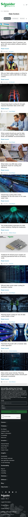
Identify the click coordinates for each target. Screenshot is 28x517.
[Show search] (23, 5)
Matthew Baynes (12, 232)
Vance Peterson (12, 381)
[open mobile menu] (26, 5)
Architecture (15, 18)
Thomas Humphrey (13, 351)
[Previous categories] (1, 18)
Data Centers (7, 18)
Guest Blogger (12, 111)
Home (2, 11)
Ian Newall (11, 51)
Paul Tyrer (11, 263)
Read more (4, 48)
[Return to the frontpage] (7, 5)
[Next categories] (26, 18)
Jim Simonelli (11, 82)
